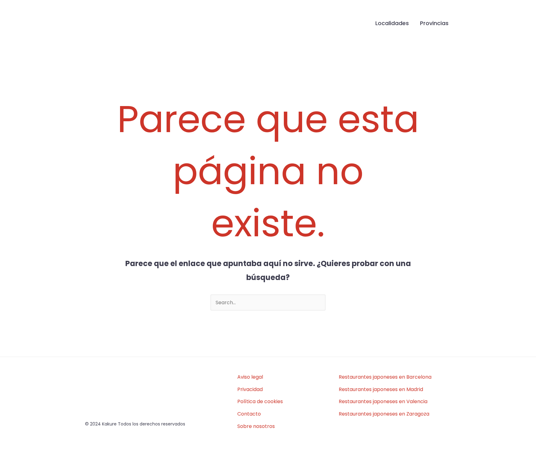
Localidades (392, 23)
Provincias (434, 23)
